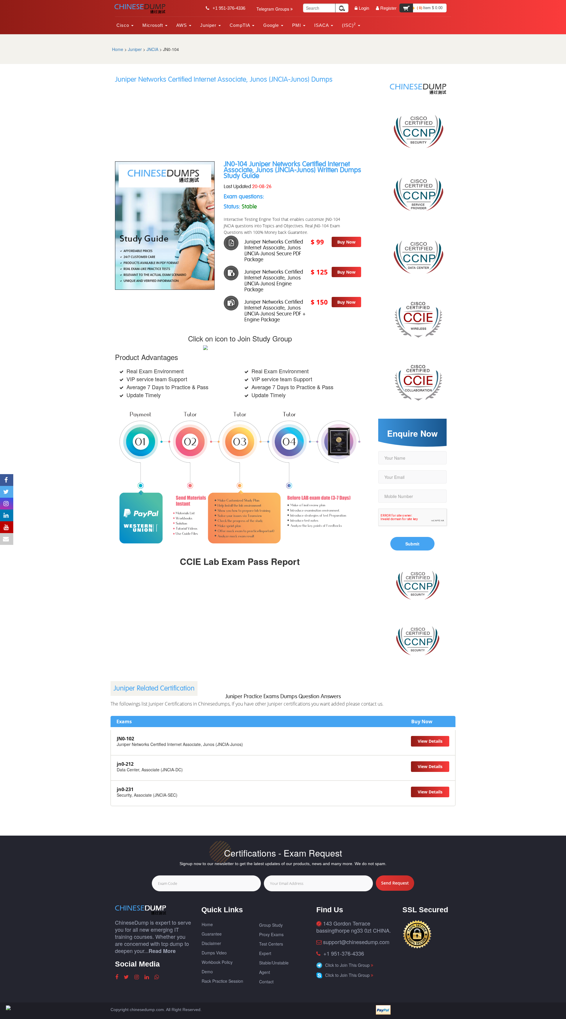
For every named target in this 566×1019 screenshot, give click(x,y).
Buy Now (346, 242)
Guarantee (212, 934)
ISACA (322, 25)
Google (271, 25)
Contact (266, 982)
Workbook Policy (217, 962)
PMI (297, 25)
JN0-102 (125, 738)
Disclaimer (211, 943)
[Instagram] (137, 977)
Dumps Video (214, 953)
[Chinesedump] (142, 8)
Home (117, 49)
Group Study (271, 925)
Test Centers (271, 944)
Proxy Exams (271, 934)
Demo (207, 971)
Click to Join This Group (348, 965)
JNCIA (152, 49)
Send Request (395, 883)
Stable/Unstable (274, 963)
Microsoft (153, 25)
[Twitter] (127, 977)
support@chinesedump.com (356, 942)
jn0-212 (125, 764)
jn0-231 (125, 789)
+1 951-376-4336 (228, 8)
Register (388, 8)
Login (364, 8)
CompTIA (240, 25)
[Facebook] (117, 977)
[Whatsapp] (157, 977)
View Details (430, 741)
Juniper (209, 25)
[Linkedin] (147, 977)
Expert (265, 953)
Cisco (123, 25)
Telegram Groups (273, 9)
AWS (182, 25)
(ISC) (349, 25)
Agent (264, 972)
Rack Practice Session (222, 981)
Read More (162, 951)
